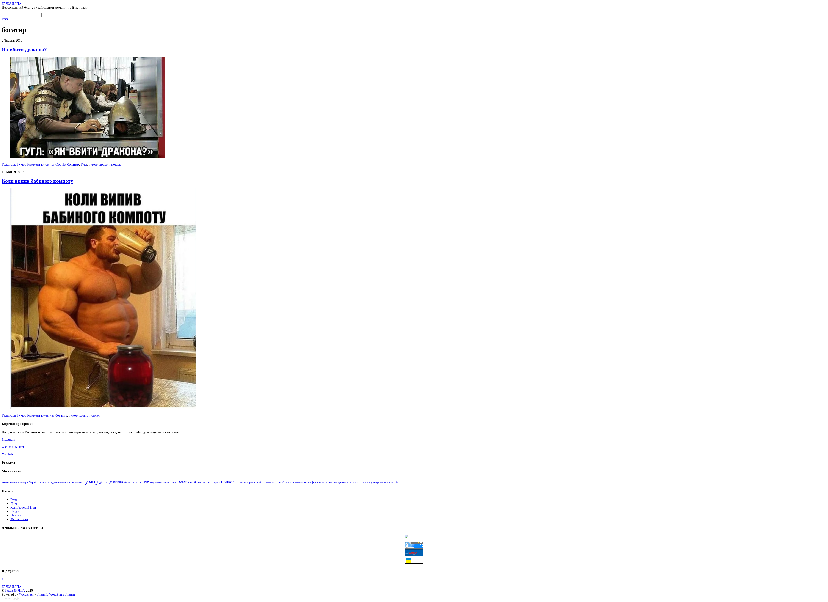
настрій (192, 482)
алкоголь (44, 482)
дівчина (116, 481)
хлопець (331, 482)
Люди (14, 511)
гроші (71, 482)
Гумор (21, 164)
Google (60, 164)
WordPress (26, 594)
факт (315, 482)
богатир (73, 164)
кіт (146, 482)
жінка (139, 482)
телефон (299, 482)
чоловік (351, 482)
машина (174, 482)
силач (95, 415)
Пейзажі (16, 515)
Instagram (8, 439)
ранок (252, 482)
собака (284, 482)
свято (268, 482)
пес (204, 482)
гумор (93, 164)
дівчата (103, 482)
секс (275, 482)
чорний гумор (368, 482)
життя (131, 482)
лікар (152, 482)
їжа (398, 482)
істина (392, 482)
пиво (209, 482)
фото (322, 482)
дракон (104, 164)
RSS (5, 19)
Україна (34, 482)
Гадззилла (9, 164)
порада (216, 482)
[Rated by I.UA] (414, 540)
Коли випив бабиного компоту (37, 181)
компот (84, 415)
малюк (158, 482)
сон (292, 482)
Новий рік (23, 482)
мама (166, 482)
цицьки (342, 482)
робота (260, 482)
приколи (241, 482)
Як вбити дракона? (24, 49)
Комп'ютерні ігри (23, 507)
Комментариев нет (41, 164)
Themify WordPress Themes (56, 594)
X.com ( (7, 447)
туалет (307, 482)
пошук (116, 164)
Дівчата (15, 503)
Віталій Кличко (9, 482)
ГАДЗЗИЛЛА (15, 590)
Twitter (18, 447)
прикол (228, 481)
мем (183, 481)
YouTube (8, 454)
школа (383, 482)
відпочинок (57, 482)
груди (78, 482)
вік (64, 482)
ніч (199, 482)
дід (125, 482)
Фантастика (19, 519)
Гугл (84, 164)
